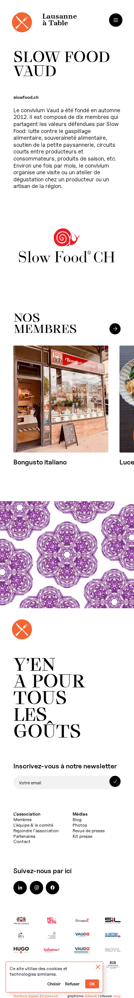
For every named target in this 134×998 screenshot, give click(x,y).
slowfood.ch (26, 97)
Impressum (49, 996)
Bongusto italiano (40, 462)
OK (92, 984)
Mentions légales (26, 996)
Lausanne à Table (59, 20)
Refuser (72, 984)
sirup (117, 996)
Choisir (54, 984)
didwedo (91, 996)
